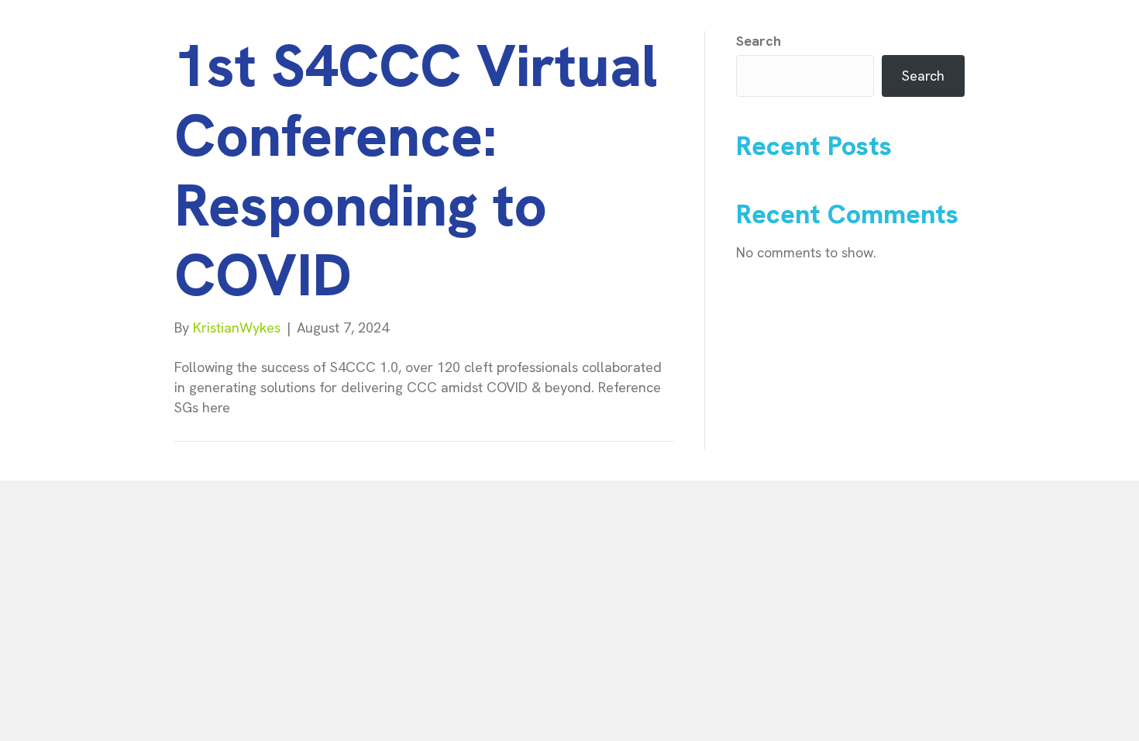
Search (758, 41)
